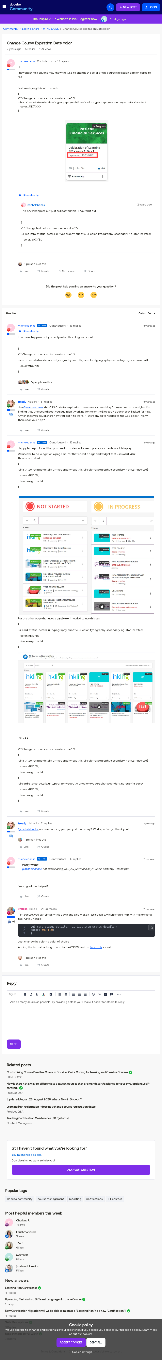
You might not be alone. (27, 1154)
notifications (94, 1199)
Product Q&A (15, 1093)
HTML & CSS (51, 28)
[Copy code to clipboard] (151, 927)
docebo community (19, 1199)
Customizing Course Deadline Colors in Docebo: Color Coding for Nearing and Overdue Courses (67, 1072)
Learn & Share (30, 28)
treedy (22, 401)
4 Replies (10, 1292)
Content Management (21, 1123)
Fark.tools (96, 947)
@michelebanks (33, 407)
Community (10, 28)
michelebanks (26, 61)
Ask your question (81, 1170)
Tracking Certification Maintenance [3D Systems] (38, 1118)
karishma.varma (26, 1232)
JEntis (20, 1243)
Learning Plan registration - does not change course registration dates (51, 1106)
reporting (75, 1199)
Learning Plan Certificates (21, 1288)
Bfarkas (22, 909)
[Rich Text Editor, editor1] (81, 1018)
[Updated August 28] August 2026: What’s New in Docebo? (44, 1099)
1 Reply (9, 1304)
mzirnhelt (22, 1255)
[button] (4, 8)
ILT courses (115, 1199)
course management (51, 1199)
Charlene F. (23, 1220)
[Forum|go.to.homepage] (21, 7)
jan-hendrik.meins (27, 1266)
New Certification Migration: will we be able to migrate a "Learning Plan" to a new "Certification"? (65, 1310)
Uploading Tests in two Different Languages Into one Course (43, 1299)
